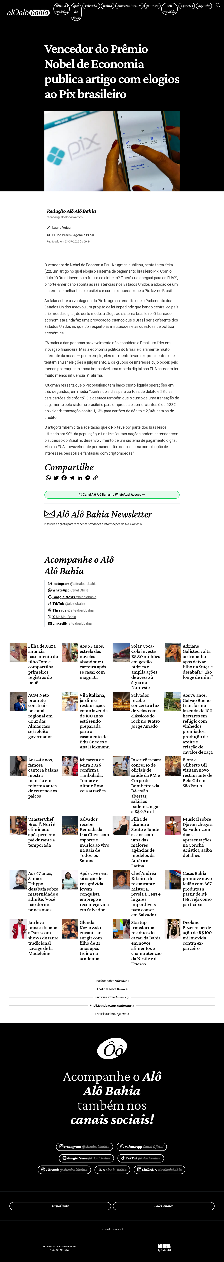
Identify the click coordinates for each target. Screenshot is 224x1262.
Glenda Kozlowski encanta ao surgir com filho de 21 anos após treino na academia (91, 940)
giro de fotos (76, 11)
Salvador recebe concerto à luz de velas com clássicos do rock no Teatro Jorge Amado (145, 710)
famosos (152, 5)
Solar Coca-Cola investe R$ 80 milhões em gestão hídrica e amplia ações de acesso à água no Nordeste (145, 666)
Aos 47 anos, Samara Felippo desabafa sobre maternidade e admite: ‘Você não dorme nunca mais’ (43, 891)
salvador (91, 5)
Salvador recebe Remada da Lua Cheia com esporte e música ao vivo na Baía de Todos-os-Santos (94, 839)
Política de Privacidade (112, 1229)
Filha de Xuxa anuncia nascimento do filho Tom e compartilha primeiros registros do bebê (43, 664)
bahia (107, 5)
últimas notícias (62, 8)
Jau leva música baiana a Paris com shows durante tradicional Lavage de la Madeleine (43, 937)
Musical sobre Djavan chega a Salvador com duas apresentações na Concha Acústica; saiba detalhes (197, 837)
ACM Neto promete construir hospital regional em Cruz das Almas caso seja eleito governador (40, 715)
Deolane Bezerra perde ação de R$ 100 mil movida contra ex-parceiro (197, 935)
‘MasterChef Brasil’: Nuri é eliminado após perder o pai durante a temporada (41, 832)
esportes (187, 5)
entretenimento (129, 5)
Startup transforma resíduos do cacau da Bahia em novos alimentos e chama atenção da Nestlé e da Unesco (146, 942)
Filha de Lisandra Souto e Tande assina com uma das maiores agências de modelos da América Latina (145, 842)
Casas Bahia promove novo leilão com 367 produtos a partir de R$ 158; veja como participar (197, 888)
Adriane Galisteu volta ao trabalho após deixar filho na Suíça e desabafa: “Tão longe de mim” (198, 661)
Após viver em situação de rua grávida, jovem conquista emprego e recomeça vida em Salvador (94, 891)
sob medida (169, 8)
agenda (204, 5)
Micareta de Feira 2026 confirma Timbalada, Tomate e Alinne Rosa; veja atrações (92, 775)
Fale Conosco (163, 1206)
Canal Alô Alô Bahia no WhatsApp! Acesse (112, 495)
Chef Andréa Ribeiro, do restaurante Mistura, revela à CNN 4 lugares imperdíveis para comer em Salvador (146, 893)
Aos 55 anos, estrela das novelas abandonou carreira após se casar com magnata (93, 661)
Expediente (60, 1206)
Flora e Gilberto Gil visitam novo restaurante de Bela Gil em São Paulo (197, 772)
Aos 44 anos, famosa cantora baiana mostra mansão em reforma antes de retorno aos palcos (43, 778)
